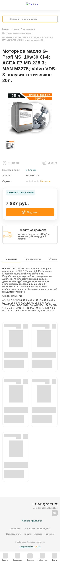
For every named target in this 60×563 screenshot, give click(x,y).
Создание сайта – (30, 547)
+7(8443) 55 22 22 (45, 504)
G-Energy (31, 170)
